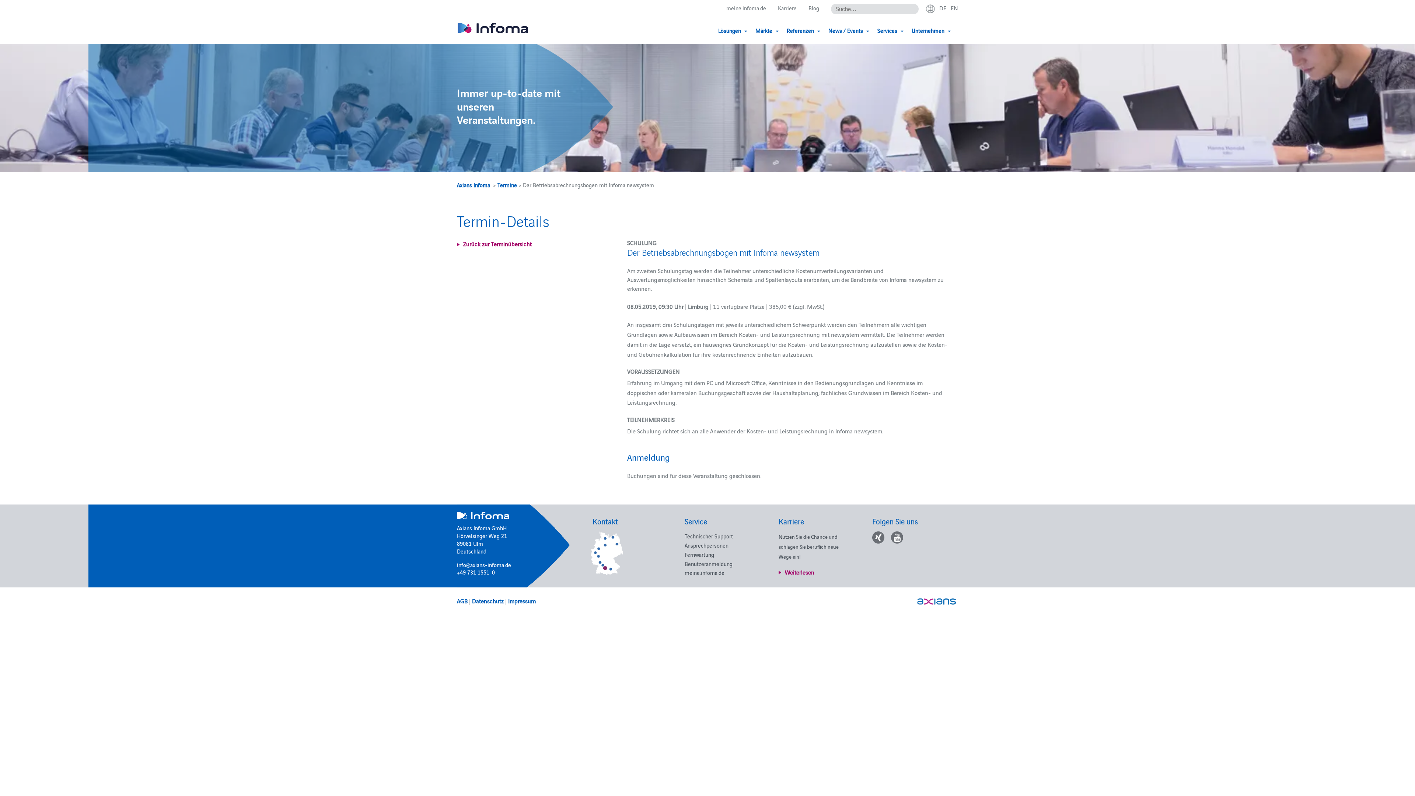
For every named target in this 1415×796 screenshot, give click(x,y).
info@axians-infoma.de (484, 565)
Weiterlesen (799, 572)
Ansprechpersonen (707, 545)
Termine (507, 185)
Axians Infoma (473, 185)
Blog (813, 8)
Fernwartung (699, 554)
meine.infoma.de (746, 8)
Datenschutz (488, 601)
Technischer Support (709, 536)
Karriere (787, 8)
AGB (462, 601)
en (954, 8)
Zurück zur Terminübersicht (497, 244)
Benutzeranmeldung (709, 564)
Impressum (522, 601)
